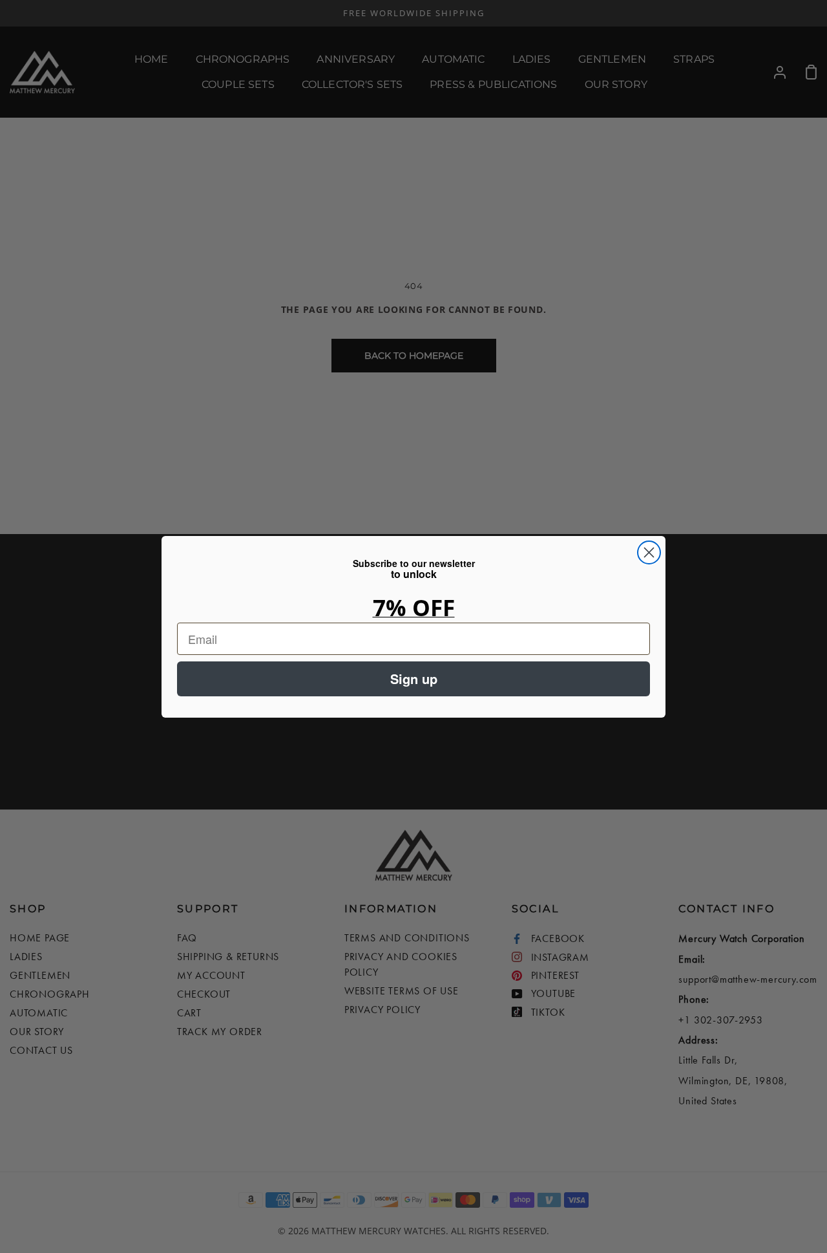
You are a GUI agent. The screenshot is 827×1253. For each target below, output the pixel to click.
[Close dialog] (649, 552)
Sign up (413, 678)
